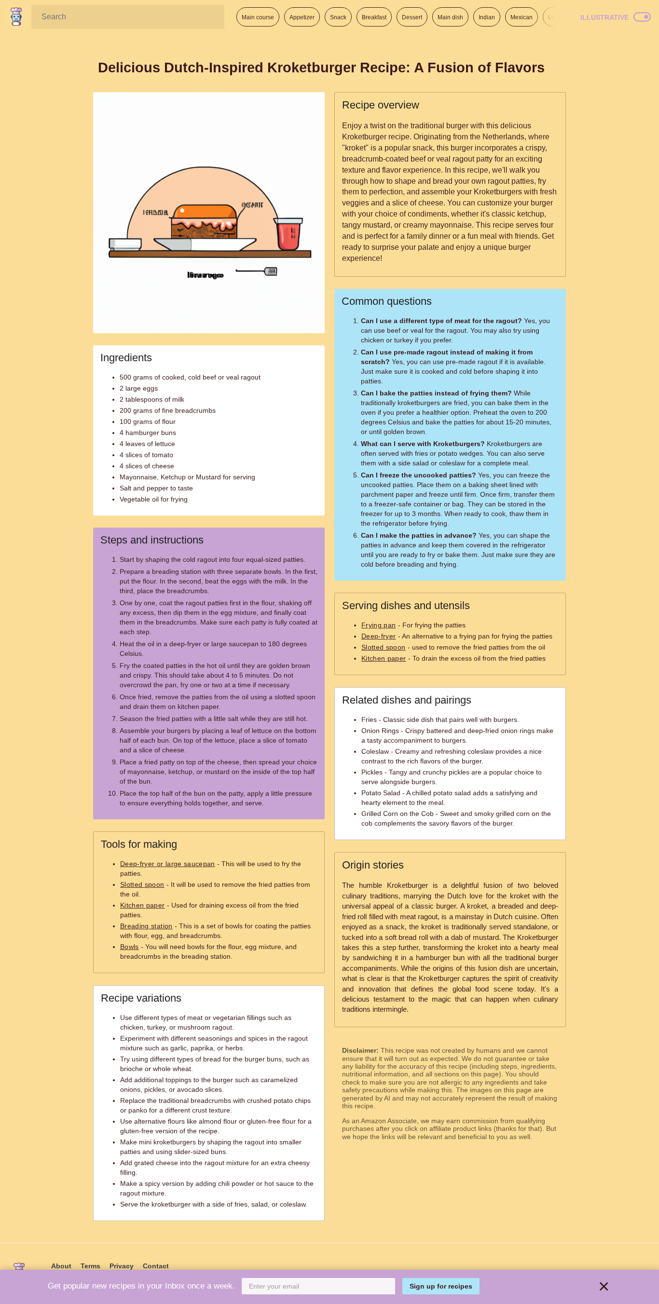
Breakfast (374, 17)
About (61, 1266)
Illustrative (604, 17)
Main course (258, 17)
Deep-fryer (378, 636)
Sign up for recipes (441, 1286)
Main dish (450, 17)
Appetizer (302, 17)
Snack (338, 17)
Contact (156, 1266)
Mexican (521, 17)
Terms (90, 1266)
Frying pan (378, 625)
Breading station (146, 926)
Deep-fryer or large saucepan (167, 864)
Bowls (129, 947)
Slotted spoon (142, 884)
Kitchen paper (142, 905)
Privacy (122, 1266)
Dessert (412, 17)
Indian (487, 17)
